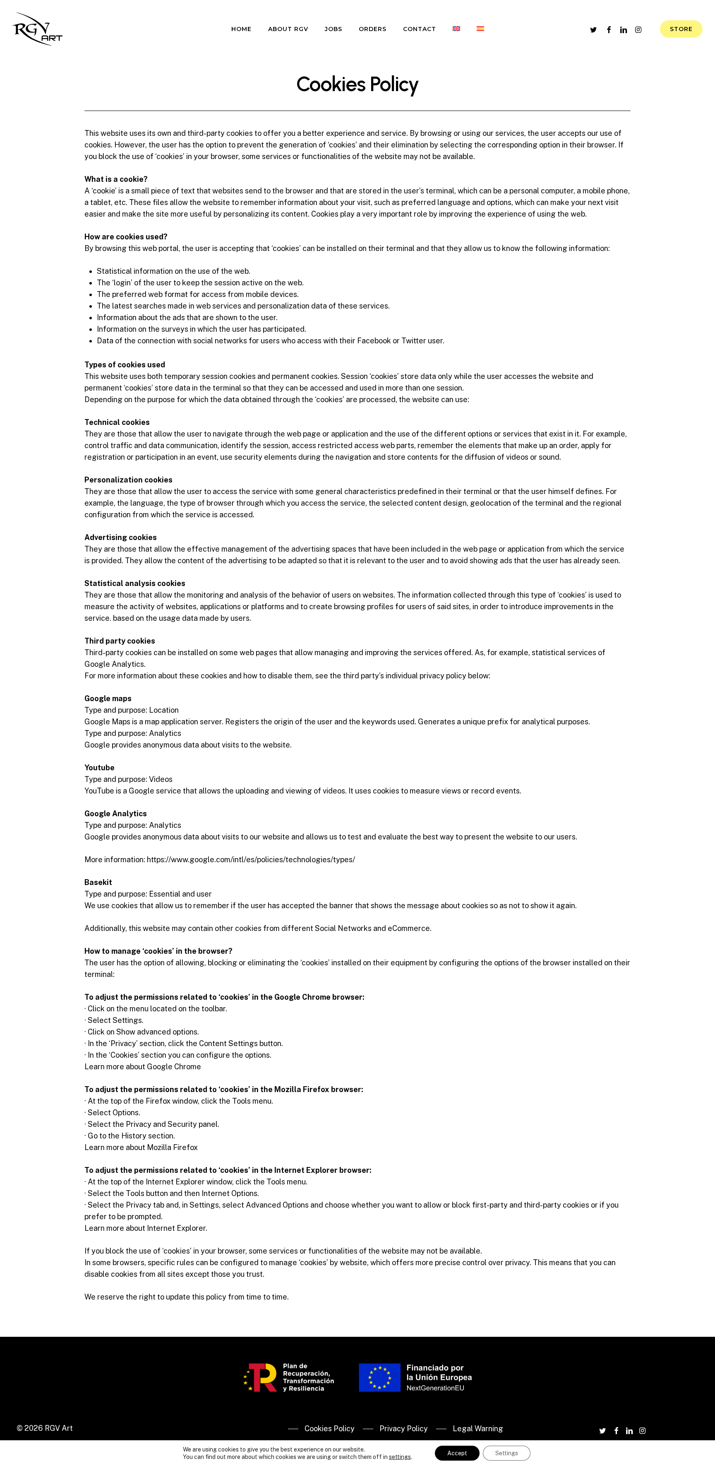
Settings (506, 1453)
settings (400, 1457)
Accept (457, 1453)
